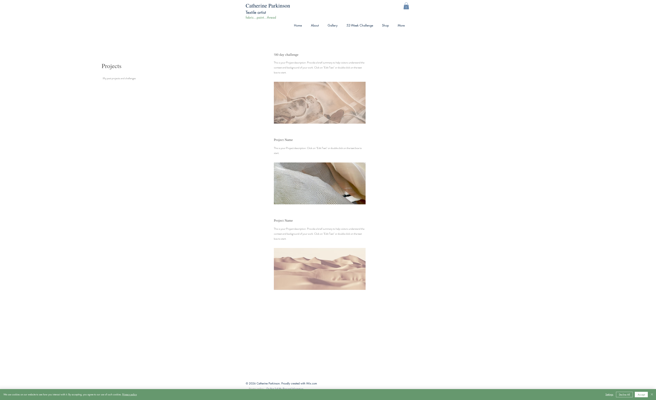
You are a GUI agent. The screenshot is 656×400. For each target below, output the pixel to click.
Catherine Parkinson (268, 5)
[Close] (652, 394)
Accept (641, 394)
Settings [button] (609, 394)
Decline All (624, 394)
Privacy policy (256, 388)
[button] (406, 5)
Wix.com (311, 383)
